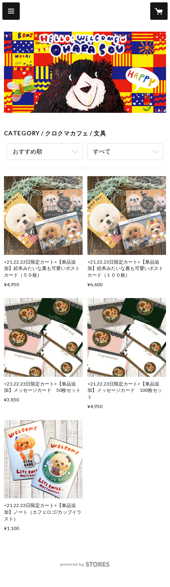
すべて (102, 151)
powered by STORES (85, 566)
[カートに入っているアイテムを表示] (159, 11)
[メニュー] (11, 11)
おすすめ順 (27, 151)
